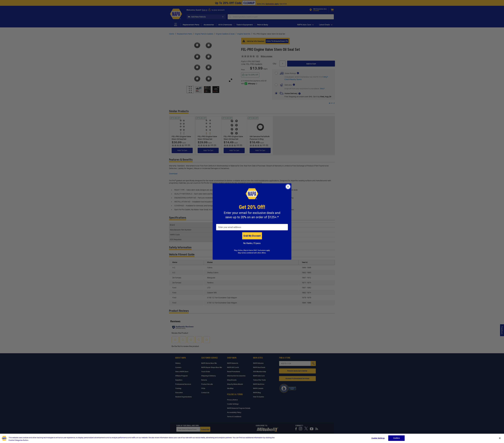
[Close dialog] (288, 186)
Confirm (396, 438)
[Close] (500, 438)
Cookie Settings (378, 438)
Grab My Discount (252, 235)
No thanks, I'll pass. (252, 243)
